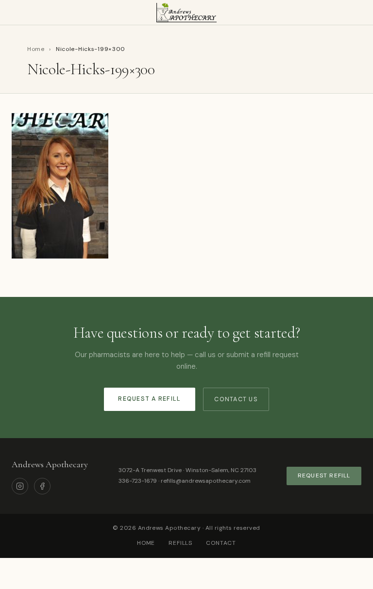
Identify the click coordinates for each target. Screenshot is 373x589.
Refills (180, 543)
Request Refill (324, 475)
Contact (221, 543)
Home (36, 49)
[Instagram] (20, 486)
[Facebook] (42, 486)
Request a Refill (149, 399)
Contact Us (236, 399)
